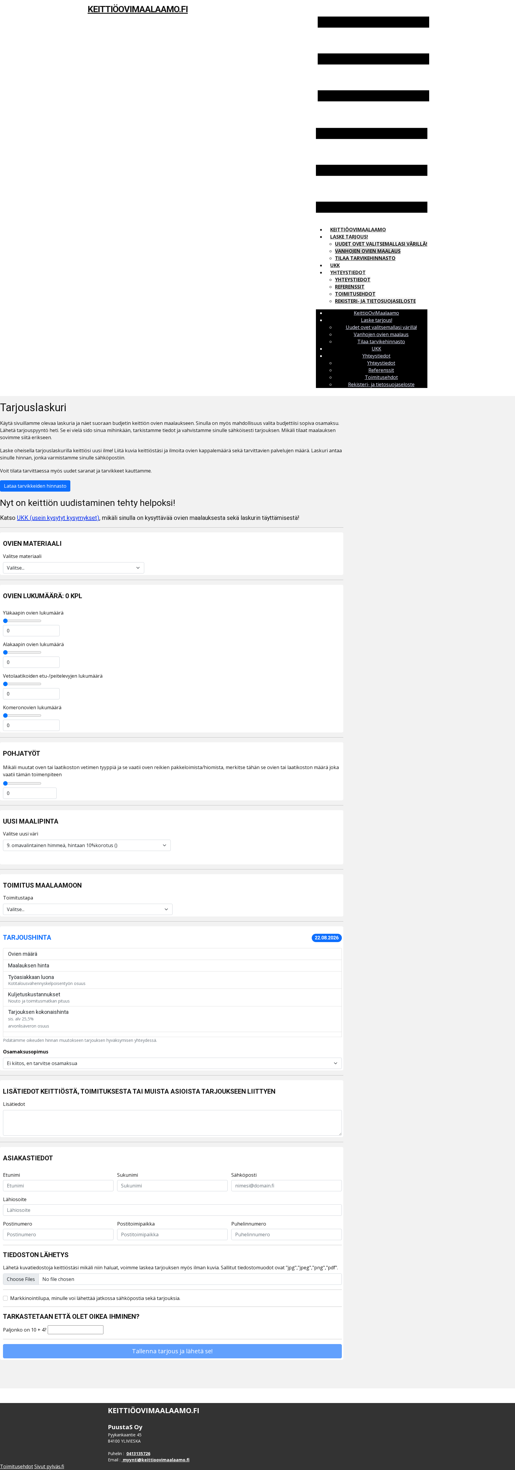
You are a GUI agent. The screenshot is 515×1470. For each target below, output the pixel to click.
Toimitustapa (18, 897)
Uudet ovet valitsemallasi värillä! (381, 244)
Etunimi (11, 1175)
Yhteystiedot (348, 272)
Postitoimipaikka (136, 1223)
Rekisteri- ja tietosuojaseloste (375, 301)
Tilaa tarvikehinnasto (365, 258)
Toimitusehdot (355, 294)
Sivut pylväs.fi (49, 1466)
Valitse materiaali (22, 556)
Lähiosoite (15, 1199)
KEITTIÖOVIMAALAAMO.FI (138, 9)
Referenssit (349, 286)
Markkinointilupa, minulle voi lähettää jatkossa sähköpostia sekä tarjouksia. (95, 1298)
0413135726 (138, 1453)
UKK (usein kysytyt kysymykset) (58, 517)
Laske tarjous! (349, 236)
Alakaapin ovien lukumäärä (33, 644)
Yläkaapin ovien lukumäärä (33, 612)
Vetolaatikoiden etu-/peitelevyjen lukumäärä (53, 676)
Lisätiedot (14, 1104)
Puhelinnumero (248, 1223)
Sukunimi (127, 1175)
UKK (335, 265)
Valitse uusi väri (20, 833)
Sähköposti (244, 1175)
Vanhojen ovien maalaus (368, 251)
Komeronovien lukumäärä (32, 707)
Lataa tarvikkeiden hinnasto (35, 486)
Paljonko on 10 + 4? (24, 1329)
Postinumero (17, 1223)
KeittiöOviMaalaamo (358, 229)
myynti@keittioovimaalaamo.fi (156, 1460)
